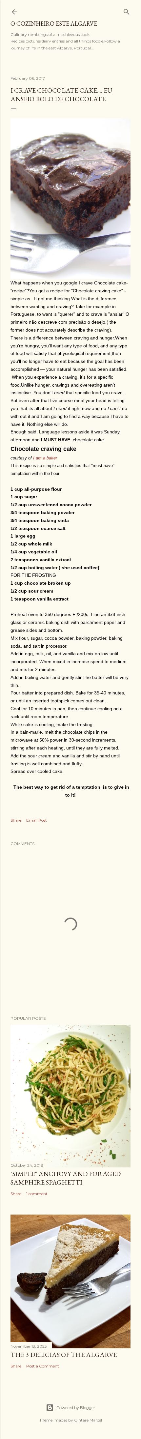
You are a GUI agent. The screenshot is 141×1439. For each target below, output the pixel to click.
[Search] (127, 10)
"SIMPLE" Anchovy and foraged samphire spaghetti (65, 1178)
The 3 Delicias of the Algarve (63, 1354)
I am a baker (45, 457)
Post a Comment (42, 1366)
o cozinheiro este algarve (53, 23)
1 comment (37, 1193)
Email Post (36, 820)
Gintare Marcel (88, 1420)
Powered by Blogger (75, 1407)
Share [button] (15, 820)
